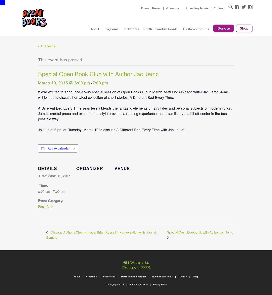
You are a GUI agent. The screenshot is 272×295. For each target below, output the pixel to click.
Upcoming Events (196, 8)
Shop (244, 28)
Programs (111, 29)
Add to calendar (58, 148)
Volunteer (172, 8)
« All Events (46, 46)
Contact (219, 8)
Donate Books (151, 8)
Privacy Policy (160, 284)
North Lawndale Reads (160, 29)
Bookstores (131, 29)
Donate (223, 28)
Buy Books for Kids (195, 29)
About (95, 29)
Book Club (45, 206)
